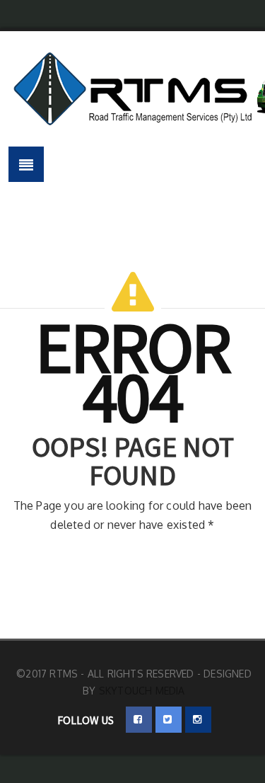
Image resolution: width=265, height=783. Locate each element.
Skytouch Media (142, 691)
